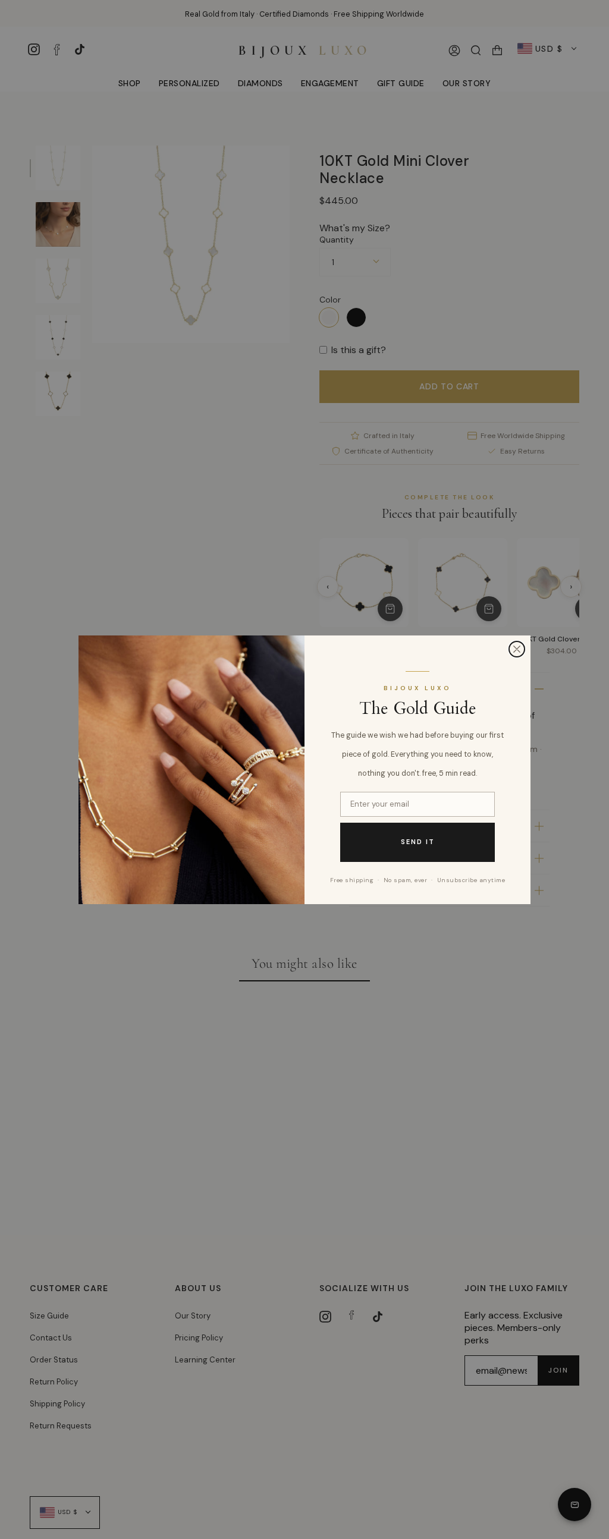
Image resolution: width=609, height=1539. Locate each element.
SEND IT (418, 842)
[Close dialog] (517, 649)
